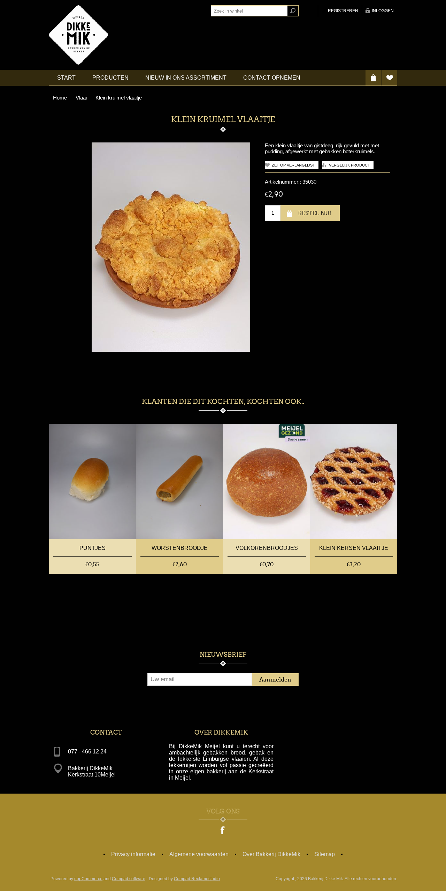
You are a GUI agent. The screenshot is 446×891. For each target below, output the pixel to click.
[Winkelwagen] (373, 78)
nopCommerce (88, 878)
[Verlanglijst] (389, 78)
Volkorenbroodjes (267, 548)
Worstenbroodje (180, 548)
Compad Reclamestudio (197, 878)
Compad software (128, 878)
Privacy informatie (133, 854)
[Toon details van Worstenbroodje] (179, 481)
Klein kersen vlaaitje (353, 548)
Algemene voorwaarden (199, 854)
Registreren (343, 10)
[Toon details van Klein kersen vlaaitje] (353, 481)
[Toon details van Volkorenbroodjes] (266, 481)
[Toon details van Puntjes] (92, 481)
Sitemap (324, 854)
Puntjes (92, 548)
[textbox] (249, 10)
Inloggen (383, 10)
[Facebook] (223, 831)
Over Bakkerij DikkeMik (271, 854)
